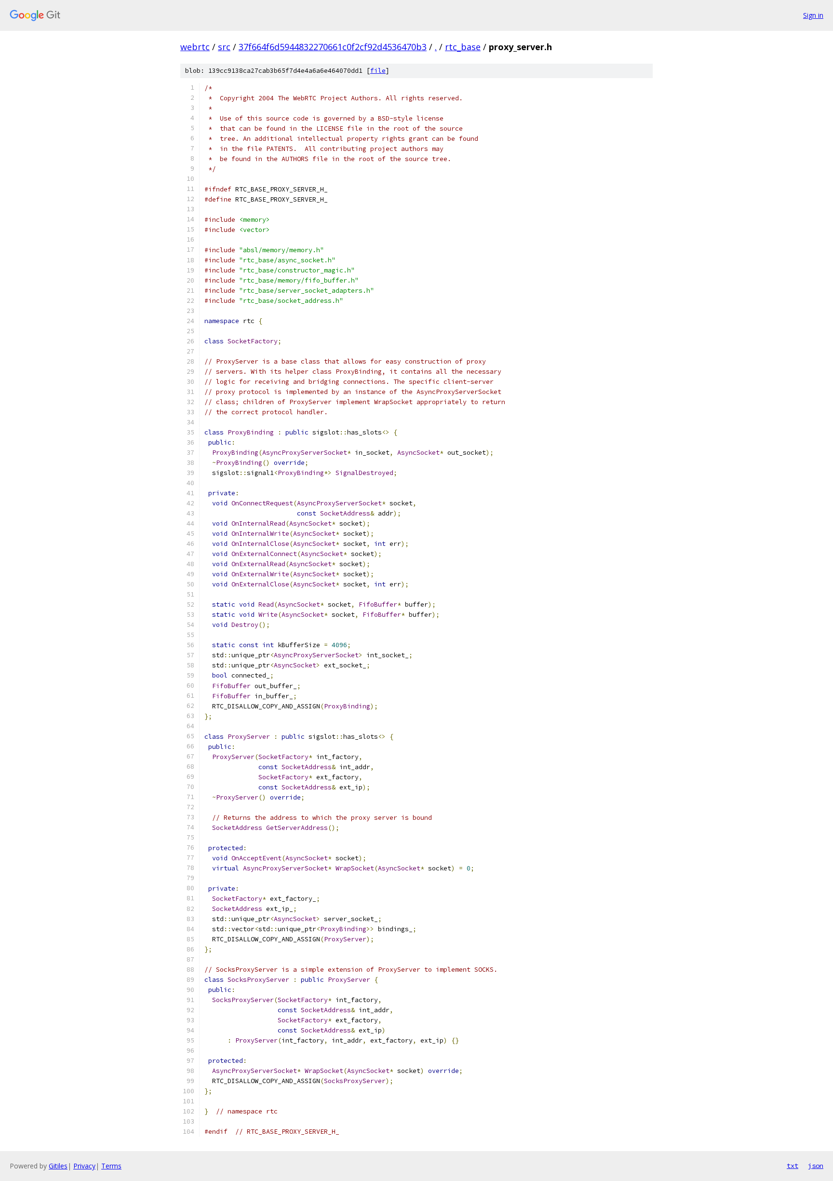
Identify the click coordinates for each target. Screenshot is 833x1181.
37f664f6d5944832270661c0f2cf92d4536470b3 (333, 47)
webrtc (195, 47)
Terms (111, 1165)
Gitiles (58, 1165)
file (378, 71)
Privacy (84, 1165)
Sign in (813, 15)
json (815, 1165)
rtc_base (463, 47)
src (224, 47)
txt (792, 1165)
